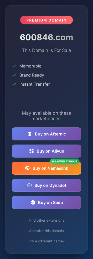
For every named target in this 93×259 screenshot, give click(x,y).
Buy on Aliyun (50, 151)
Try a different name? (47, 241)
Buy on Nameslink (55, 166)
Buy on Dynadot (50, 185)
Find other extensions (46, 220)
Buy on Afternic (50, 134)
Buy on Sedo (50, 202)
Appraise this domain (46, 231)
